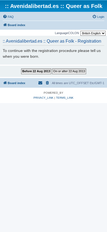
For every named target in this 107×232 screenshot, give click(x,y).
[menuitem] (8, 16)
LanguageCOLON (67, 33)
